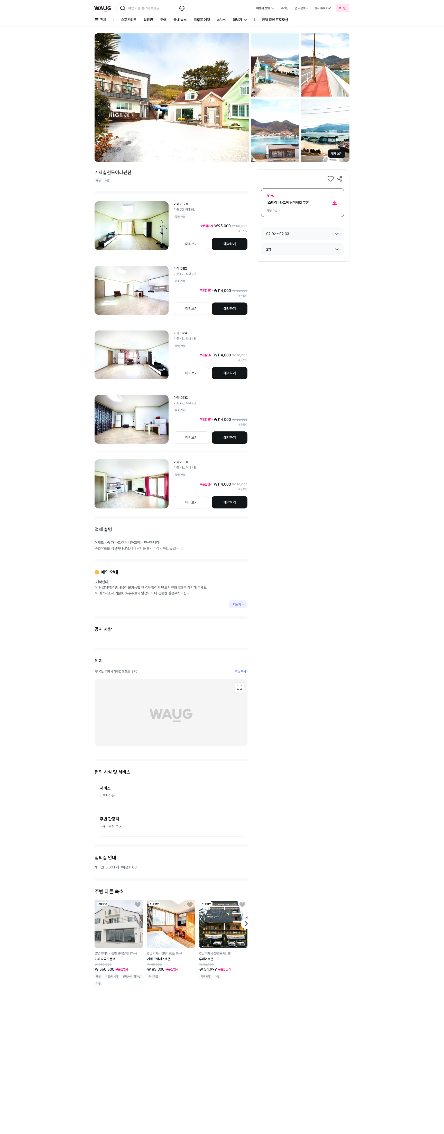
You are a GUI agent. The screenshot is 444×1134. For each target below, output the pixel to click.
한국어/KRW (322, 8)
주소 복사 (240, 671)
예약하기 (230, 244)
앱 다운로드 (301, 8)
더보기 (237, 604)
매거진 (284, 8)
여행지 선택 (263, 8)
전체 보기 (336, 153)
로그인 (342, 8)
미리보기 (191, 244)
